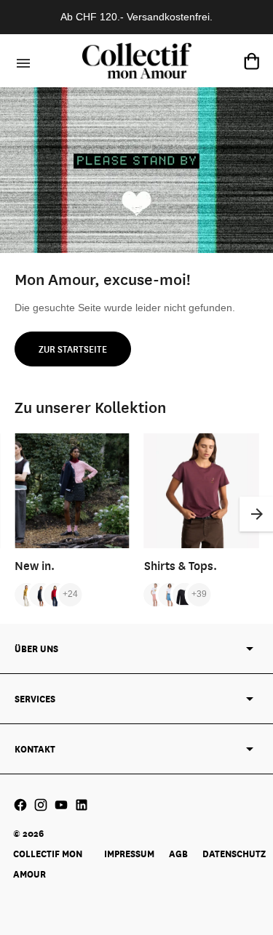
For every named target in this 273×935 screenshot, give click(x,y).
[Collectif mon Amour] (136, 61)
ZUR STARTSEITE (73, 349)
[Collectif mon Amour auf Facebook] (20, 805)
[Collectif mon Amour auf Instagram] (40, 805)
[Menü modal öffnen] (21, 61)
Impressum (129, 853)
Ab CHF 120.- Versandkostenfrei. (136, 17)
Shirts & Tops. (180, 565)
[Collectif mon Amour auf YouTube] (61, 805)
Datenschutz (234, 853)
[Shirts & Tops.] (201, 490)
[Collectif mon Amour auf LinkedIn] (81, 805)
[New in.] (72, 490)
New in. (35, 565)
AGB (178, 853)
